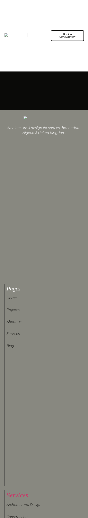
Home (12, 298)
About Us (14, 322)
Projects (13, 310)
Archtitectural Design (24, 505)
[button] (41, 36)
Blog (10, 346)
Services (13, 334)
